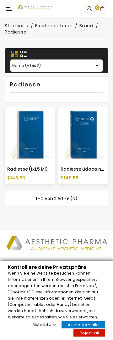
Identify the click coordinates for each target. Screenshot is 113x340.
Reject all (89, 333)
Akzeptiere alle (83, 324)
